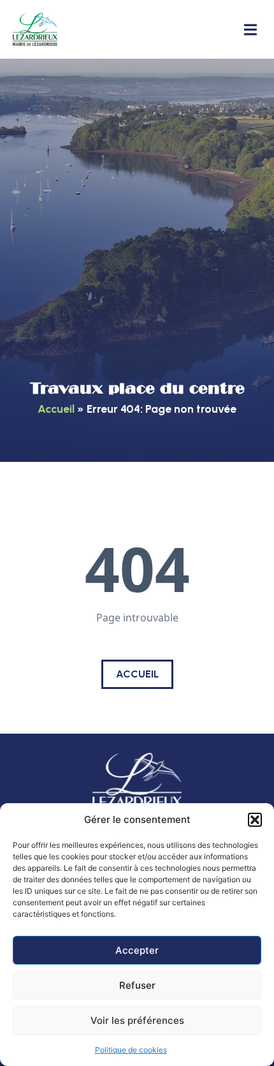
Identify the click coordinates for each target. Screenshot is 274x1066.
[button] (255, 819)
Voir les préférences (137, 1020)
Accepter (137, 950)
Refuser (137, 985)
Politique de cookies (131, 1050)
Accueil (56, 408)
